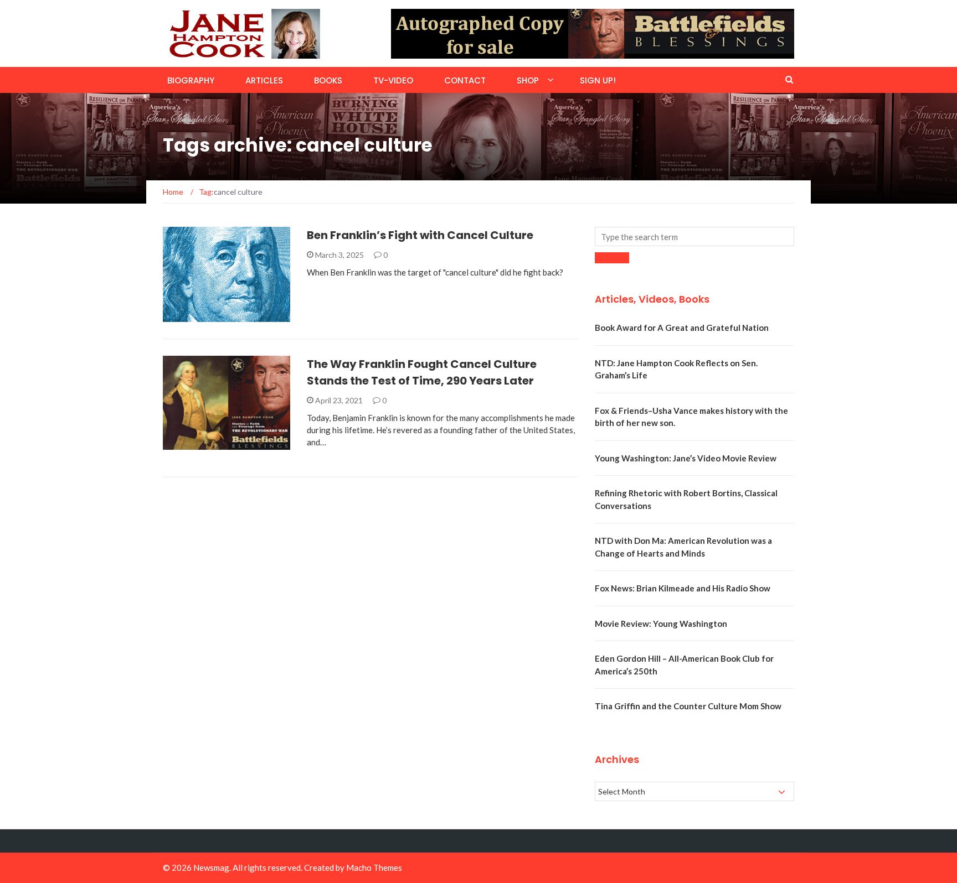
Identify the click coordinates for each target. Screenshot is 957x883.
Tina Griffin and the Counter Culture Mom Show (688, 706)
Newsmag (211, 867)
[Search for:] (694, 236)
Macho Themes (374, 867)
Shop (528, 80)
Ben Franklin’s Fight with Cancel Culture (420, 235)
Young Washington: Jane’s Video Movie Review (685, 458)
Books (328, 80)
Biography (190, 80)
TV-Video (393, 80)
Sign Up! (598, 80)
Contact (465, 80)
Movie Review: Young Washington (661, 624)
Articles (264, 80)
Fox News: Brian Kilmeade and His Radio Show (682, 588)
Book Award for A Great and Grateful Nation (682, 328)
